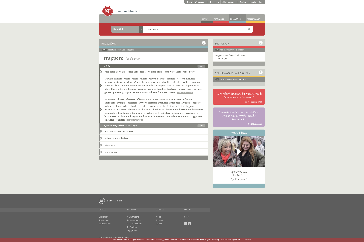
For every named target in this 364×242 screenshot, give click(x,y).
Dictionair (219, 19)
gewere (116, 138)
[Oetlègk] (204, 43)
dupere (189, 85)
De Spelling (241, 2)
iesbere (136, 92)
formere (132, 89)
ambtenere (153, 99)
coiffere (187, 82)
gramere (117, 92)
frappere (151, 89)
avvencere (186, 102)
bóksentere (197, 109)
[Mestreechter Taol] (121, 11)
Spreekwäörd (253, 19)
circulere (177, 82)
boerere (108, 82)
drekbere (171, 85)
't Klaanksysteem (228, 2)
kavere (172, 92)
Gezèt (186, 217)
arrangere (122, 102)
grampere (126, 92)
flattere (115, 89)
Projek (158, 217)
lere (136, 71)
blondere (190, 78)
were (185, 71)
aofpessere (187, 99)
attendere (163, 102)
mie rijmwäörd (185, 93)
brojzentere (110, 116)
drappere (161, 85)
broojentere (136, 116)
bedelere (144, 106)
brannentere (138, 113)
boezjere (128, 82)
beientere (180, 106)
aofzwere (109, 78)
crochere (109, 85)
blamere (171, 78)
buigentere (159, 116)
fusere (190, 89)
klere (130, 71)
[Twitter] (189, 223)
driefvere (180, 85)
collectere (120, 119)
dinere (125, 85)
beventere (110, 109)
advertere (130, 99)
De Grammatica (213, 2)
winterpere (110, 145)
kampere (162, 92)
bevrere (143, 78)
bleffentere (146, 109)
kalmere (153, 92)
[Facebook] (185, 223)
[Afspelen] (239, 152)
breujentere (164, 113)
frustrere (171, 89)
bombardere (111, 113)
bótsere (137, 82)
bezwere (161, 78)
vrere (178, 71)
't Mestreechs (199, 2)
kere (124, 71)
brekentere (151, 113)
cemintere (183, 116)
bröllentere (123, 116)
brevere (146, 82)
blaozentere (134, 109)
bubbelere (147, 116)
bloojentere (172, 109)
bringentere (178, 113)
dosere (141, 85)
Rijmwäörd (235, 19)
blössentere (185, 109)
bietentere (121, 109)
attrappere (174, 102)
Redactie (160, 220)
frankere (141, 89)
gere (118, 71)
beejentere (168, 106)
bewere (152, 78)
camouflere (171, 116)
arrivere (142, 102)
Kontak (159, 224)
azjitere (197, 102)
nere (142, 71)
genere (108, 92)
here (107, 131)
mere (113, 131)
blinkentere (159, 109)
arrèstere (132, 102)
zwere (192, 71)
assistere (152, 102)
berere (135, 78)
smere (160, 71)
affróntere (142, 99)
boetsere (118, 82)
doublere (150, 85)
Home (189, 2)
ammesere (164, 99)
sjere (153, 71)
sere (147, 71)
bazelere (135, 106)
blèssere (180, 78)
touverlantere (111, 152)
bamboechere (123, 106)
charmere (156, 82)
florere (123, 89)
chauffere (167, 82)
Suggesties (252, 2)
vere (172, 71)
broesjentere (191, 113)
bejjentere (191, 106)
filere (107, 89)
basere (127, 78)
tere (167, 71)
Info (260, 2)
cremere (196, 82)
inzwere (143, 92)
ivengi (127, 237)
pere (119, 131)
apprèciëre (110, 102)
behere (108, 138)
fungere (181, 89)
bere (107, 71)
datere (117, 85)
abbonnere (110, 99)
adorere (120, 99)
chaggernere (196, 116)
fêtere (197, 85)
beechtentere (155, 106)
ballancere (110, 106)
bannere (118, 78)
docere (133, 85)
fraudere (161, 89)
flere (112, 71)
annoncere (176, 99)
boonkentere (124, 113)
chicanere (109, 119)
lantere (124, 138)
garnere (198, 89)
